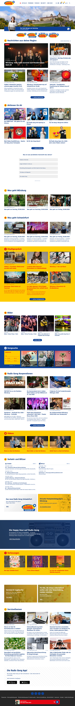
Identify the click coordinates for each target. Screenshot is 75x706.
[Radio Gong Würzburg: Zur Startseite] (9, 3)
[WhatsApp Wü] (42, 693)
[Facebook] (32, 693)
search (69, 3)
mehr (34, 463)
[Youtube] (39, 693)
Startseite (20, 3)
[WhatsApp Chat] (68, 29)
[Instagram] (35, 693)
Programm (30, 3)
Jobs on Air (49, 3)
